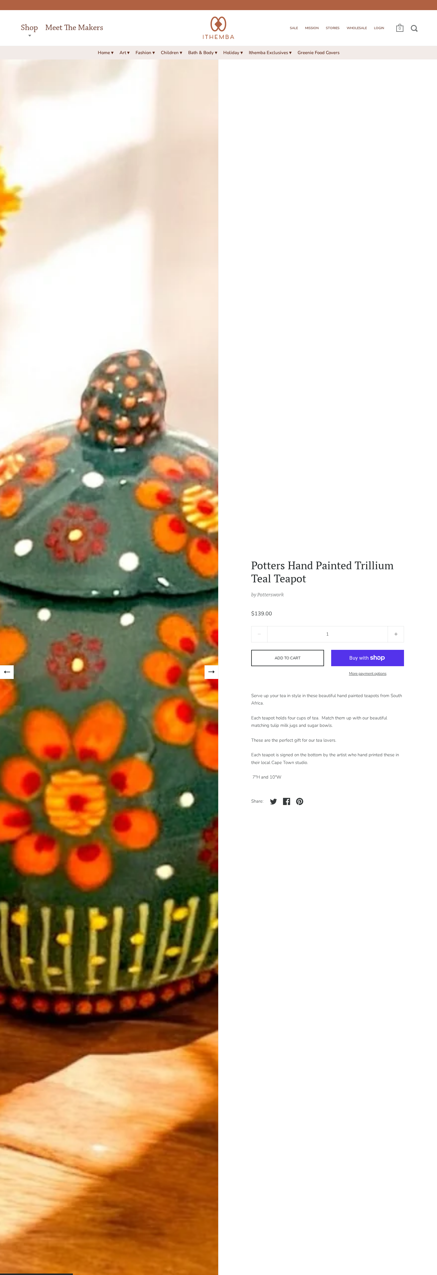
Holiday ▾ (233, 53)
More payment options (367, 673)
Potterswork (270, 595)
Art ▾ (125, 53)
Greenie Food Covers (318, 53)
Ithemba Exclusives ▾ (270, 53)
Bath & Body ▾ (202, 53)
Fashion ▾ (145, 53)
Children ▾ (171, 53)
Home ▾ (106, 53)
